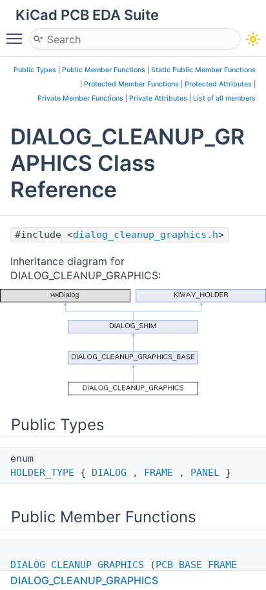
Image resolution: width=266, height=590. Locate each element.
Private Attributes (158, 98)
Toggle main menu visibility (16, 38)
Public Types (35, 70)
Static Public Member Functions (203, 70)
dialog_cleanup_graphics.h (145, 235)
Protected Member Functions (131, 84)
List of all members (224, 98)
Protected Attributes (218, 84)
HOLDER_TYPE (42, 472)
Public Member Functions (103, 70)
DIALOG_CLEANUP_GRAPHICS (77, 565)
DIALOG (109, 472)
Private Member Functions (80, 98)
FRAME (158, 472)
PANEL (205, 472)
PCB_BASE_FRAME (196, 565)
